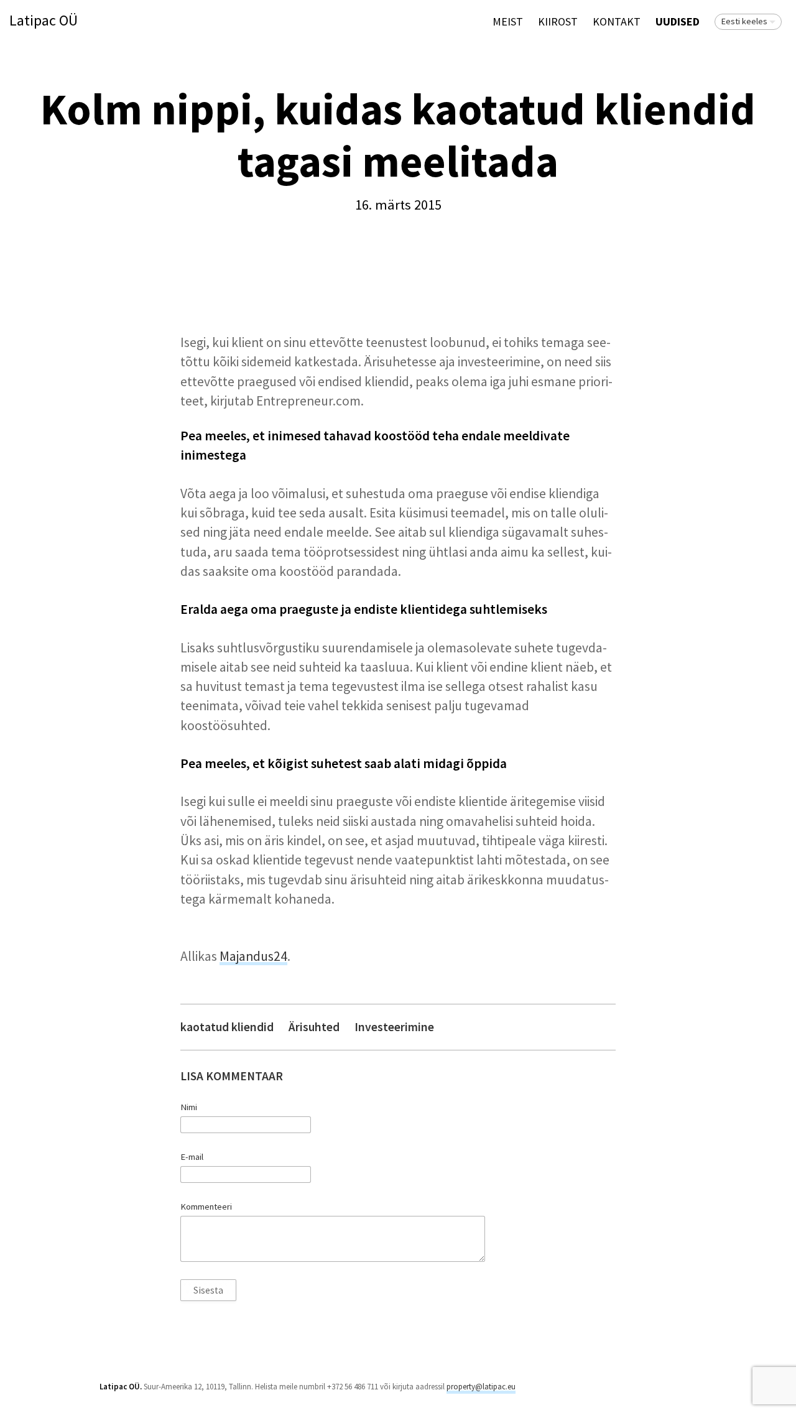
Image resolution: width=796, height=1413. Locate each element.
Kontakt (617, 21)
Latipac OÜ (43, 21)
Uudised (677, 21)
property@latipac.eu (481, 1386)
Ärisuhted (314, 1027)
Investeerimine (394, 1027)
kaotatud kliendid (227, 1027)
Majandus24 (253, 956)
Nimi (188, 1107)
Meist (508, 21)
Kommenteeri (206, 1206)
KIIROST (558, 21)
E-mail (191, 1156)
